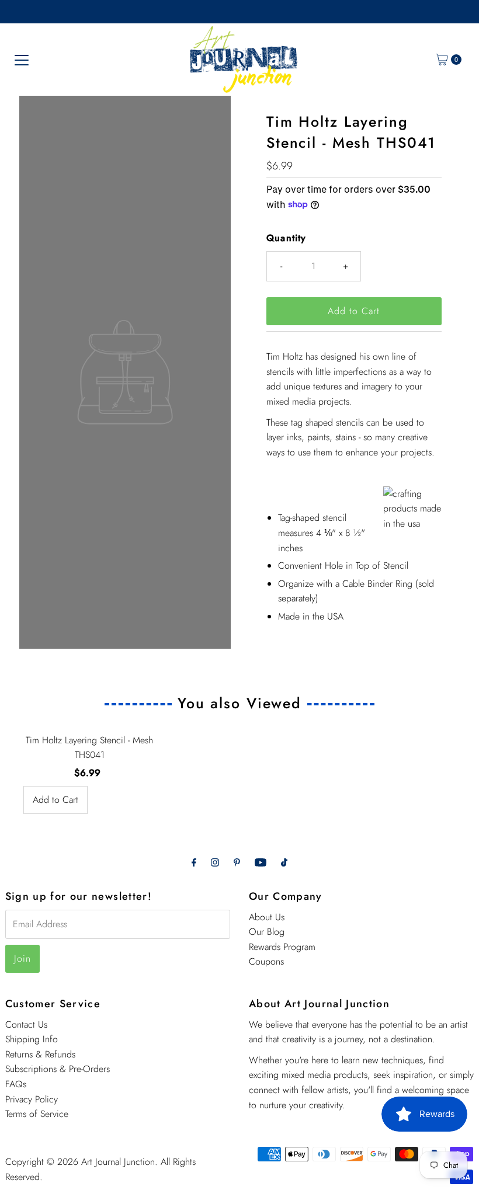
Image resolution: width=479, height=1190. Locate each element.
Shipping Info (31, 1039)
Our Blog (266, 931)
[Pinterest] (237, 862)
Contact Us (26, 1024)
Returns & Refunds (40, 1054)
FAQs (15, 1084)
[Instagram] (215, 862)
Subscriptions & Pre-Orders (57, 1069)
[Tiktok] (284, 862)
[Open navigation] (21, 60)
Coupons (266, 961)
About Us (266, 917)
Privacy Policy (31, 1099)
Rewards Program (282, 947)
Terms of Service (36, 1114)
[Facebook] (194, 862)
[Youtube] (260, 862)
